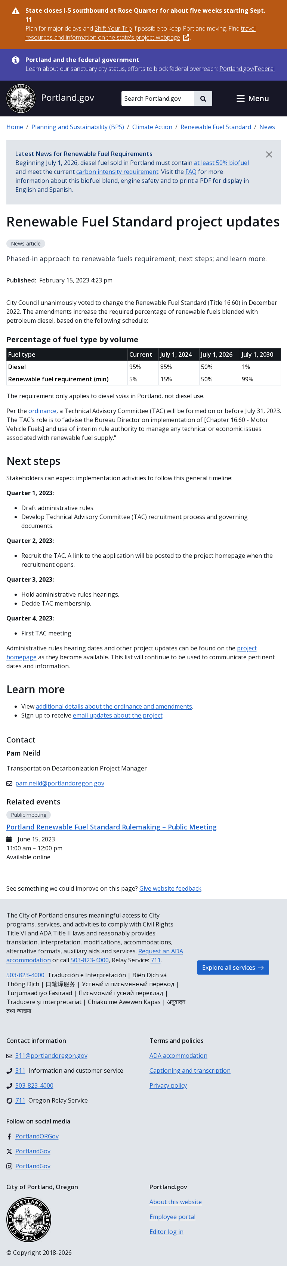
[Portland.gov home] (50, 98)
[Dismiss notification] (269, 154)
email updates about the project (118, 715)
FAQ (191, 172)
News (267, 127)
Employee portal (172, 1217)
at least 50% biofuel (221, 163)
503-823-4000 (90, 960)
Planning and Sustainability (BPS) (77, 127)
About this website (175, 1202)
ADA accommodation (178, 1055)
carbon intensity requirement (117, 172)
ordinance (42, 411)
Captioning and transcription (190, 1070)
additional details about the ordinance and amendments (114, 706)
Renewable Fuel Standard (215, 127)
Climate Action (152, 127)
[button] (252, 98)
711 (156, 960)
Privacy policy (168, 1085)
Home (14, 127)
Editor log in (166, 1232)
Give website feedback (170, 888)
